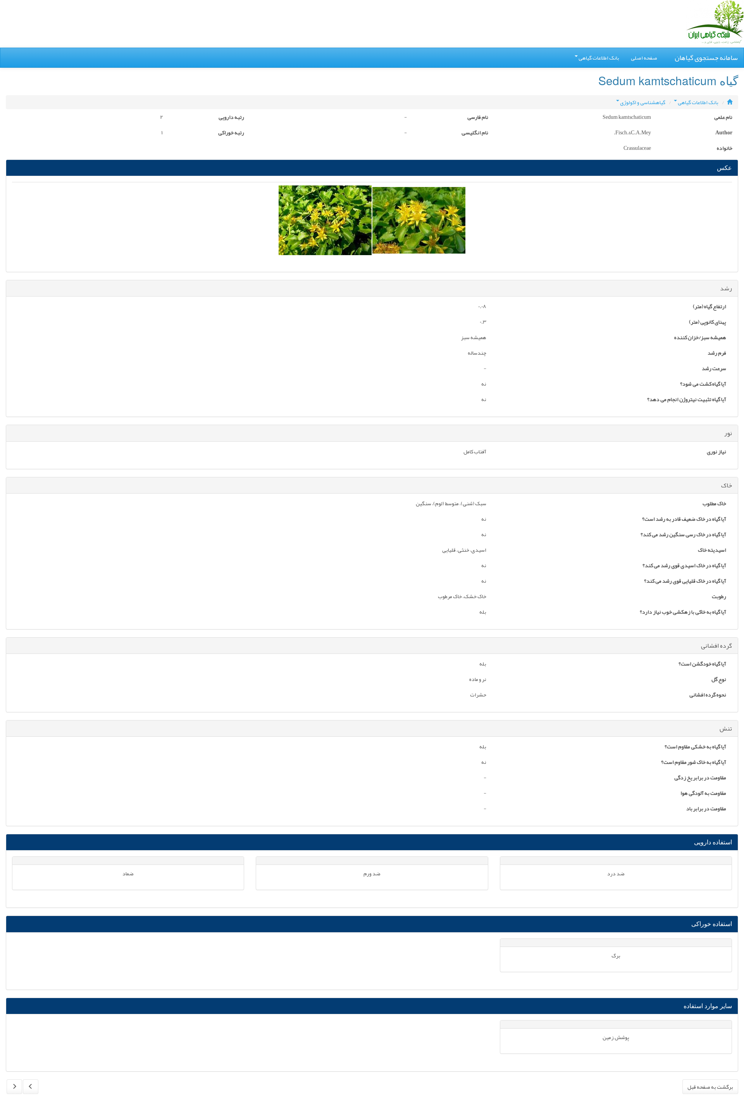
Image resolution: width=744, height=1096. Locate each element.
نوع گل (718, 679)
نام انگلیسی (475, 133)
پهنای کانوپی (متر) (707, 322)
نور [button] (728, 433)
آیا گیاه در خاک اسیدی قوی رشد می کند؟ (684, 566)
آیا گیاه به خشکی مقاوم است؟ (695, 747)
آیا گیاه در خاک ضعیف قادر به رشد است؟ (684, 519)
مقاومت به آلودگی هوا (703, 793)
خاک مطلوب (714, 504)
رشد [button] (726, 288)
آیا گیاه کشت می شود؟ (703, 384)
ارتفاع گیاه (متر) (709, 307)
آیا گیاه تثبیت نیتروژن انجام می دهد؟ (686, 400)
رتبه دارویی (231, 117)
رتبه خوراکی (231, 133)
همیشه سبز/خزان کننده (700, 338)
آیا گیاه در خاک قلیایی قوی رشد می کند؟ (685, 581)
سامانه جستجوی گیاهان (706, 58)
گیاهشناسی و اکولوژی (642, 102)
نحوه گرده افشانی (707, 695)
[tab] (372, 288)
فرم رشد (717, 353)
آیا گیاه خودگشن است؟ (702, 664)
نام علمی (723, 117)
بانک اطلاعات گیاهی (599, 57)
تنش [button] (726, 728)
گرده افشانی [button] (716, 646)
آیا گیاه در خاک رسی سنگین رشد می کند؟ (683, 535)
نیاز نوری (716, 452)
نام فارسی (477, 117)
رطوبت (719, 597)
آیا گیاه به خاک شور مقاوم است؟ (693, 762)
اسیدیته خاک (712, 550)
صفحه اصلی (644, 57)
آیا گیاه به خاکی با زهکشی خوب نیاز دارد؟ (683, 612)
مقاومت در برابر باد (706, 809)
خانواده (724, 148)
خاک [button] (726, 485)
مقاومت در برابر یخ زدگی (700, 778)
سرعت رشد (714, 369)
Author (723, 133)
